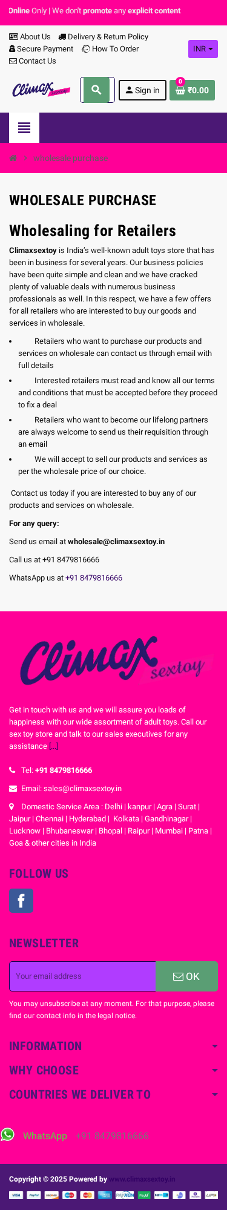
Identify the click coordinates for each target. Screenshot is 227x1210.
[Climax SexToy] (40, 89)
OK (191, 976)
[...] (53, 746)
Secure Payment (45, 48)
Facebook (21, 901)
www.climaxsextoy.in (142, 1179)
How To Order (114, 48)
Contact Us (36, 60)
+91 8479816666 (93, 577)
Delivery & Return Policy (107, 36)
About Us (34, 36)
